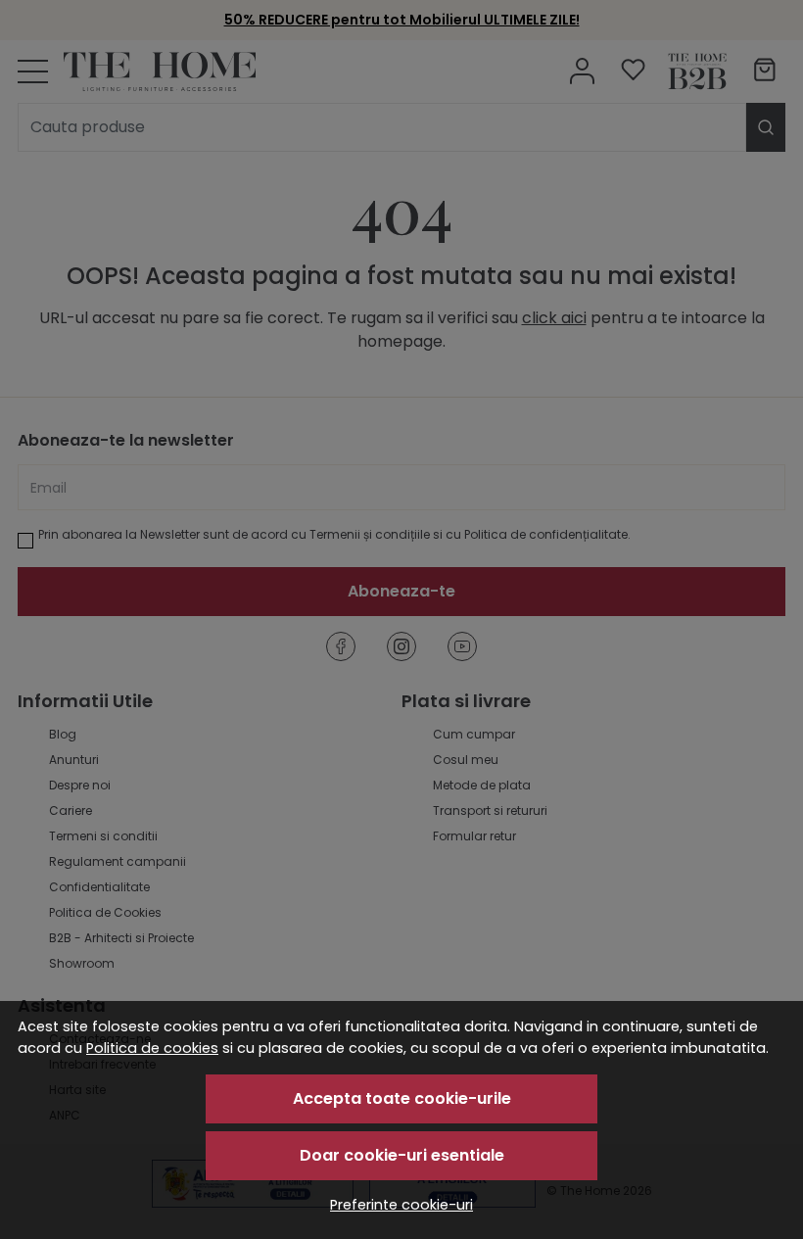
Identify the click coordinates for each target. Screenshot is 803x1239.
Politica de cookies (152, 1048)
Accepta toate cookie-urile (402, 1098)
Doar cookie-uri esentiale (402, 1155)
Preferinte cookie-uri (401, 1205)
